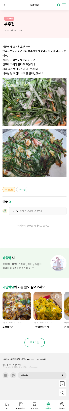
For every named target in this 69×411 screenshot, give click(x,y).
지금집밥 (10, 189)
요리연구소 (34, 408)
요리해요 (48, 408)
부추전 (22, 189)
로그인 (16, 211)
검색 (58, 5)
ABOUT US (32, 359)
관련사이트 (24, 375)
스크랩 (26, 296)
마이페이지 (62, 408)
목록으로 (5, 5)
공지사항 (43, 359)
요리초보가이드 (20, 408)
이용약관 (6, 359)
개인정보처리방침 (18, 359)
